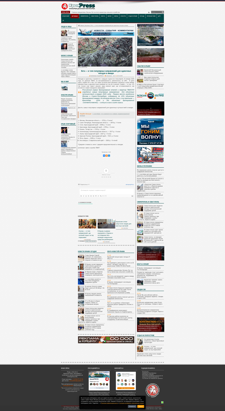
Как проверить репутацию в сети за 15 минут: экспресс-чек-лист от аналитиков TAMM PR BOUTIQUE (120, 264)
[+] (106, 195)
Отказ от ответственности (150, 377)
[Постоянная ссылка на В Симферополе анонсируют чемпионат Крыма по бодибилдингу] (64, 132)
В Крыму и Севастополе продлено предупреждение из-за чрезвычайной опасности (150, 195)
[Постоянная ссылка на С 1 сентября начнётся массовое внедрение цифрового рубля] (81, 284)
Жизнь (116, 16)
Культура (123, 16)
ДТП (159, 16)
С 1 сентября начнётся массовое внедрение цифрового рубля (93, 280)
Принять (141, 406)
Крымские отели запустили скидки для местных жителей (123, 224)
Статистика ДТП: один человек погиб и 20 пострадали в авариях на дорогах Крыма (149, 112)
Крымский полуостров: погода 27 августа (118, 257)
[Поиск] (162, 12)
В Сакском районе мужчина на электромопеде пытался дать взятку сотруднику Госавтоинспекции (119, 317)
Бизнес (110, 16)
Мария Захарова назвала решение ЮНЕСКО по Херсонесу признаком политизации (68, 102)
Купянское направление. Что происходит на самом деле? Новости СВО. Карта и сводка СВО (149, 328)
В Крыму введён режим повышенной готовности (93, 294)
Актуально (75, 16)
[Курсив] (83, 196)
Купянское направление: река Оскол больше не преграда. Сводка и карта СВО (149, 304)
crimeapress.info (68, 385)
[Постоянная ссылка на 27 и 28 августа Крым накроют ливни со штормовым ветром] (81, 306)
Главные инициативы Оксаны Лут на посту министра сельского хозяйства (120, 271)
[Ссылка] (101, 196)
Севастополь (94, 16)
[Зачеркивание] (88, 196)
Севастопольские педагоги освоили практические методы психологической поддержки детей (94, 310)
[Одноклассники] (106, 156)
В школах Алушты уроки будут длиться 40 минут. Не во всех (94, 288)
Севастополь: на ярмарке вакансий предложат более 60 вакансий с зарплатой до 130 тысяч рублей (153, 239)
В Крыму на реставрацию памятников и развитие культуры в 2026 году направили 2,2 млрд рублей (94, 267)
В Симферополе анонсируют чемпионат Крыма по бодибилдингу (119, 311)
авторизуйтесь (129, 184)
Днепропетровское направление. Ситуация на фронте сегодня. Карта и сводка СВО (150, 311)
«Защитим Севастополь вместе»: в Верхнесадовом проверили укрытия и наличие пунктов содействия (150, 188)
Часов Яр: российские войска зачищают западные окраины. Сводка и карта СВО (150, 296)
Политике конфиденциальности (109, 403)
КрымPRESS (100, 75)
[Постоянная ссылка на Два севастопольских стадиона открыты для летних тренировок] (140, 82)
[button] (106, 103)
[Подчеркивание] (86, 196)
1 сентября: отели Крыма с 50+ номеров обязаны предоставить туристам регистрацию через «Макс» (68, 73)
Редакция (145, 372)
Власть (103, 16)
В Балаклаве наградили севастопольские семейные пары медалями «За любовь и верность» (68, 36)
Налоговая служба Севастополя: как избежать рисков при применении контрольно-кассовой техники (68, 63)
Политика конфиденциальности (152, 375)
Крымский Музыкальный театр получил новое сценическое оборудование (153, 71)
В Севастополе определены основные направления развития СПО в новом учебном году (94, 327)
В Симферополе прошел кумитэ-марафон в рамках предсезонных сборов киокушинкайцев (68, 148)
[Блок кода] (98, 196)
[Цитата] (96, 196)
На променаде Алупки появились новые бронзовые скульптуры (154, 340)
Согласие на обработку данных (152, 378)
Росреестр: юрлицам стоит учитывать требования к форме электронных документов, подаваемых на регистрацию (150, 274)
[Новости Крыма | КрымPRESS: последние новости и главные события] (78, 9)
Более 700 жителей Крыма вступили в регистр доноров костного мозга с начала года (150, 180)
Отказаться (132, 406)
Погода (142, 16)
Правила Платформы (149, 373)
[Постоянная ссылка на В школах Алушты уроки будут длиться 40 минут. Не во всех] (81, 291)
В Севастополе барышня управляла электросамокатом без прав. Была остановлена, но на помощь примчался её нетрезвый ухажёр (119, 290)
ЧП (63, 20)
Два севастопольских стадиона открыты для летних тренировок (152, 78)
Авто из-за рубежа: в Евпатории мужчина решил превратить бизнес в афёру (120, 304)
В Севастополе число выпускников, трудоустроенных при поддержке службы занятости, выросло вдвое (89, 319)
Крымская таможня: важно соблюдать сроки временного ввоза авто (148, 257)
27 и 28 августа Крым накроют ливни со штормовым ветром (92, 302)
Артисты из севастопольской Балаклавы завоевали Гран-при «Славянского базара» (68, 113)
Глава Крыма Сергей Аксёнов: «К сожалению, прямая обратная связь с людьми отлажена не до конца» (90, 258)
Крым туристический (91, 241)
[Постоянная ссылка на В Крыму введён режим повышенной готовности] (81, 298)
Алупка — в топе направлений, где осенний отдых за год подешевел (153, 348)
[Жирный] (81, 196)
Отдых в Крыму (132, 16)
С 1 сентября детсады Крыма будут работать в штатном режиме (149, 175)
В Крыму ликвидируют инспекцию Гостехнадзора (119, 282)
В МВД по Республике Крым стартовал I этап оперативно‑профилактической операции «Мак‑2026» (150, 86)
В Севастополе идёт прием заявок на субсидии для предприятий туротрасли (153, 231)
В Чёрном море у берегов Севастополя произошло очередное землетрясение (94, 273)
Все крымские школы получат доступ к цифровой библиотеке (120, 297)
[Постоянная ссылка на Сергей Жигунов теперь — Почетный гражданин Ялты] (64, 49)
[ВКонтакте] (104, 156)
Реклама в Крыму (148, 374)
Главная (82, 25)
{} (103, 195)
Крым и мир (65, 16)
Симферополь (84, 16)
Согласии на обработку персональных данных (131, 403)
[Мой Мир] (109, 156)
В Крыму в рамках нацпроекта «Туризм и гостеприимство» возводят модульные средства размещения (105, 235)
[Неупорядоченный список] (93, 196)
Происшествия (151, 16)
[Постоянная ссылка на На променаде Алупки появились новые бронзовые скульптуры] (140, 344)
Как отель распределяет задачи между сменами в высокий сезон (93, 12)
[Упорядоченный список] (91, 196)
